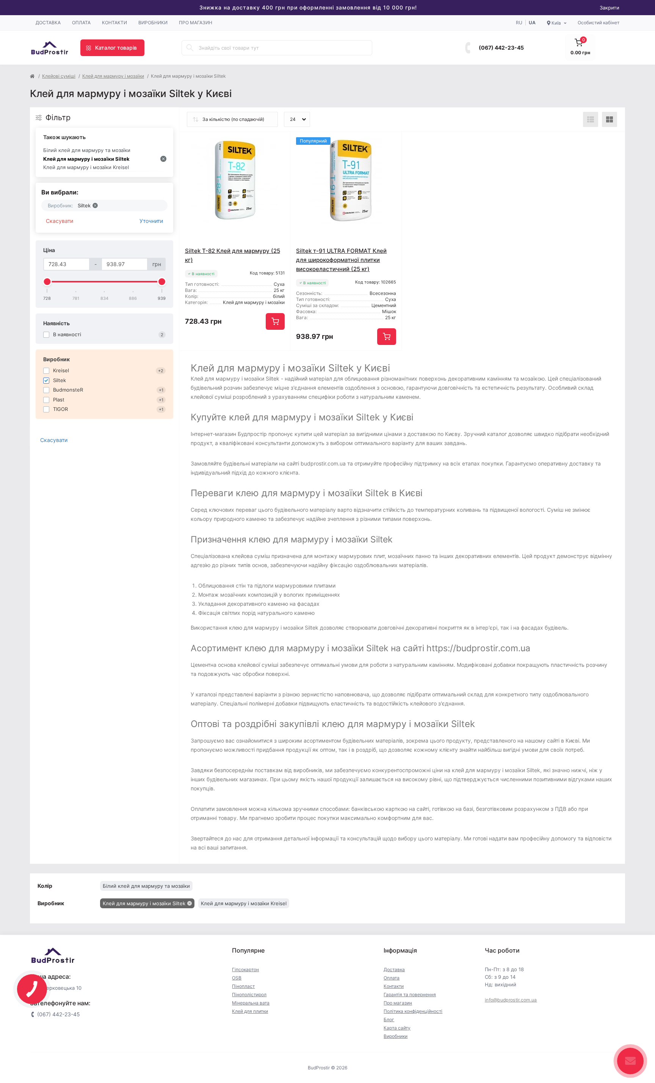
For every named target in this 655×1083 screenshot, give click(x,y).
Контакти (114, 22)
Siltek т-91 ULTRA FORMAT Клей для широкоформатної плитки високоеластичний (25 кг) (341, 260)
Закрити (609, 8)
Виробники (153, 22)
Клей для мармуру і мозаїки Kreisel (86, 167)
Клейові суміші (58, 76)
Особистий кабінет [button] (598, 22)
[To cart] (275, 321)
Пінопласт (243, 986)
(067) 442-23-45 (501, 47)
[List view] (590, 119)
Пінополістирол (249, 994)
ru (519, 22)
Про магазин (195, 22)
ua (532, 22)
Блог (389, 1019)
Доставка (48, 22)
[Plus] (268, 362)
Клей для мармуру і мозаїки (113, 76)
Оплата (81, 22)
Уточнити (151, 221)
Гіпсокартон (245, 969)
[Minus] (201, 362)
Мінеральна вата (251, 1003)
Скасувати (59, 221)
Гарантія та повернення (410, 994)
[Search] (190, 47)
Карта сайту (397, 1028)
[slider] (47, 281)
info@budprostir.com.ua (511, 1000)
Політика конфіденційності (413, 1011)
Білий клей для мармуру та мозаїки (86, 150)
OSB (236, 978)
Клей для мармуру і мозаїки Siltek (86, 159)
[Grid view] (609, 119)
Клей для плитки (250, 1011)
